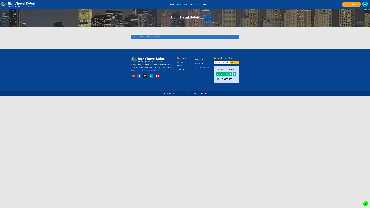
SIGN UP (234, 63)
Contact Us (199, 60)
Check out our (225, 69)
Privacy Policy (199, 63)
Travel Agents (181, 4)
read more (162, 70)
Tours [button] (203, 4)
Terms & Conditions (202, 67)
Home (172, 4)
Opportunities (181, 69)
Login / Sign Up (351, 4)
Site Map (180, 62)
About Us (180, 66)
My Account (194, 4)
